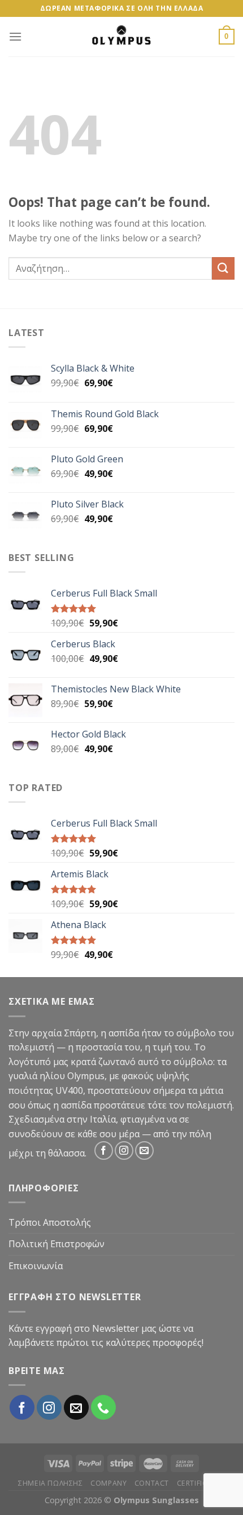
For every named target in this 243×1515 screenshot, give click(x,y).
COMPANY (108, 1483)
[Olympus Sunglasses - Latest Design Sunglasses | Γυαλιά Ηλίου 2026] (121, 36)
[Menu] (15, 36)
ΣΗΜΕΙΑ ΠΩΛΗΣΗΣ (50, 1483)
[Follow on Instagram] (124, 1150)
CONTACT (151, 1483)
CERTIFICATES (201, 1483)
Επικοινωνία (35, 1266)
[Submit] (223, 268)
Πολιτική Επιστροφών (56, 1244)
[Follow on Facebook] (103, 1150)
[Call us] (103, 1407)
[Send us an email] (144, 1150)
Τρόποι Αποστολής (49, 1222)
